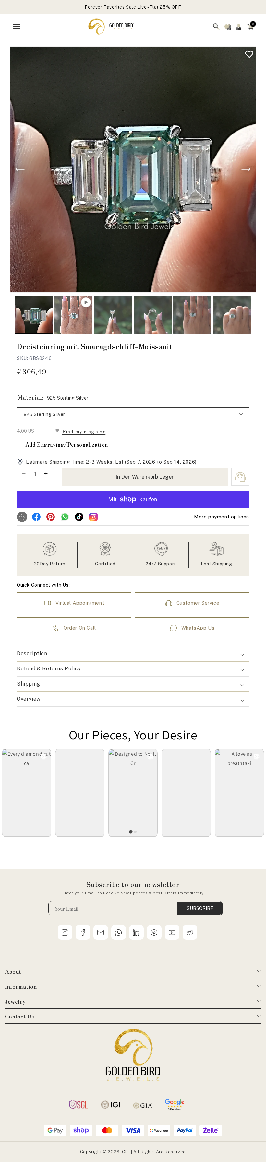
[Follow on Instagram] (93, 517)
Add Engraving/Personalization (62, 444)
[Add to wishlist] (248, 53)
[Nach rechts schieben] (246, 169)
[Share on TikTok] (79, 517)
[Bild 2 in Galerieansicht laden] (113, 315)
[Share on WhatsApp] (65, 517)
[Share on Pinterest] (50, 517)
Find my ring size (83, 431)
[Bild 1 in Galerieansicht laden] (34, 315)
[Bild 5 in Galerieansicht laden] (232, 315)
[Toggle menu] (16, 26)
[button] (250, 26)
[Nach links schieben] (20, 169)
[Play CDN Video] (73, 315)
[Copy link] (22, 517)
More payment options (221, 516)
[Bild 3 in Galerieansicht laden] (153, 315)
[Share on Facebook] (36, 517)
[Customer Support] (240, 477)
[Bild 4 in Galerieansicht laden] (192, 315)
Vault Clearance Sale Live (133, 7)
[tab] (130, 832)
